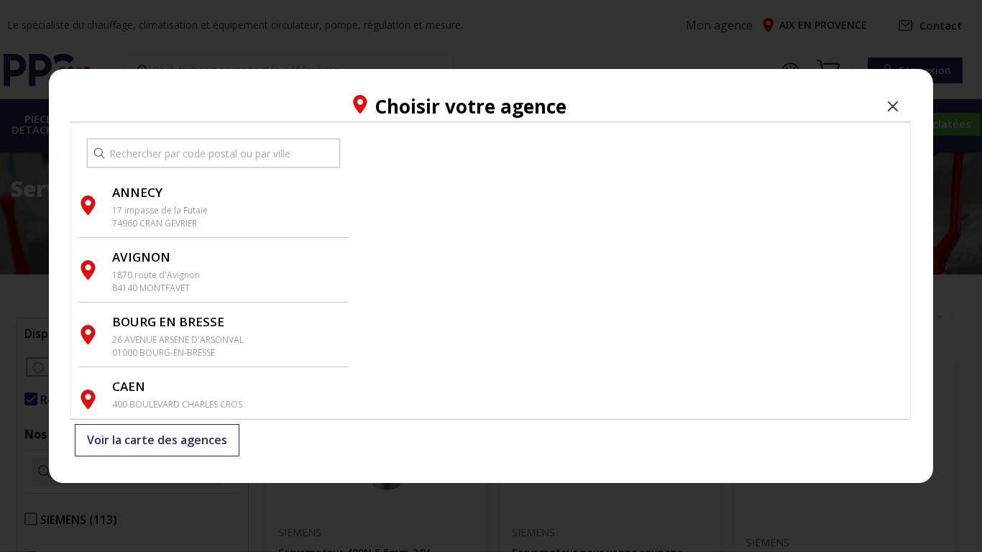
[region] (630, 270)
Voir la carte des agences (157, 440)
